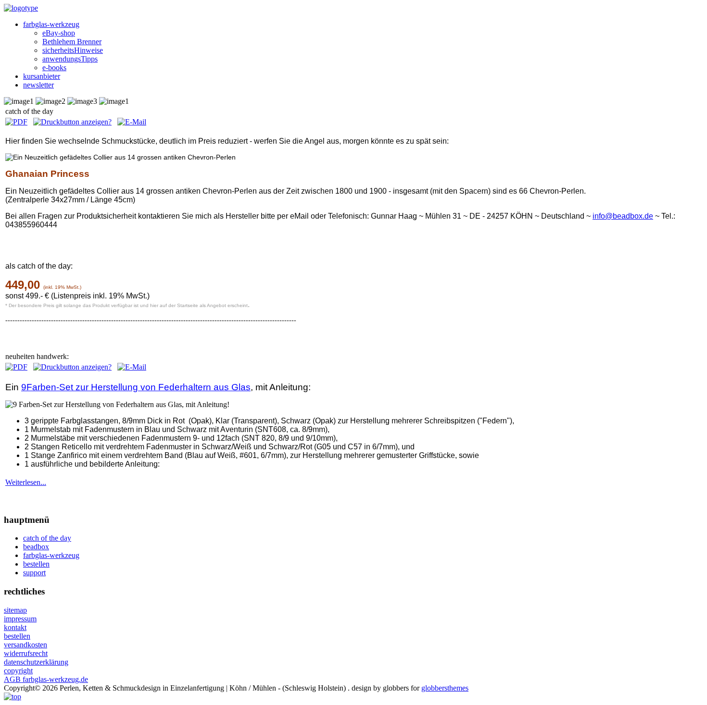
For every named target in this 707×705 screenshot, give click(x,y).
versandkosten (25, 645)
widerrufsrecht (26, 653)
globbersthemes (444, 688)
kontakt (15, 627)
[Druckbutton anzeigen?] (72, 122)
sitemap (15, 610)
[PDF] (16, 122)
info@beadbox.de (623, 216)
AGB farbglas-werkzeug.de (46, 679)
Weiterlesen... (25, 482)
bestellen (17, 636)
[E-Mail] (131, 122)
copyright (18, 671)
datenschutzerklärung (36, 662)
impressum (20, 619)
